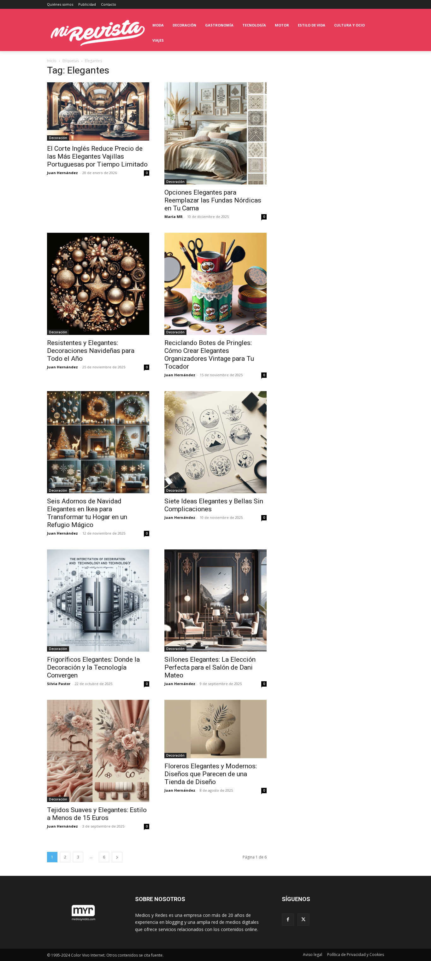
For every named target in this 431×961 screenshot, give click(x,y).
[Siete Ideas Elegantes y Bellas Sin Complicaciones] (215, 442)
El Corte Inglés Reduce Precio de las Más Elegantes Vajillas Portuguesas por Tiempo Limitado (97, 156)
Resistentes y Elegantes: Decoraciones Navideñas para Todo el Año (90, 350)
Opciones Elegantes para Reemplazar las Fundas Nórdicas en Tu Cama (212, 200)
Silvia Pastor (58, 683)
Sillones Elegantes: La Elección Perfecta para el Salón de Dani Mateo (210, 667)
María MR (173, 216)
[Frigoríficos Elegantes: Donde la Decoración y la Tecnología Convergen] (98, 600)
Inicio (51, 60)
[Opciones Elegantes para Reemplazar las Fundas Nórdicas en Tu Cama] (215, 133)
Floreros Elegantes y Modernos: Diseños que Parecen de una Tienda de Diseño (210, 774)
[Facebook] (288, 919)
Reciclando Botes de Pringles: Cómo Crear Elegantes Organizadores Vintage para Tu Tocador (209, 354)
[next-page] (117, 857)
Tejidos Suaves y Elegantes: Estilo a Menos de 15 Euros (97, 814)
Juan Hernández (62, 172)
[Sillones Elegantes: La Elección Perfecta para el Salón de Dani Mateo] (215, 600)
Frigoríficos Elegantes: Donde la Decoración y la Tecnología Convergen (93, 667)
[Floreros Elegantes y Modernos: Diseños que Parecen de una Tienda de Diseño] (215, 729)
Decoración (58, 138)
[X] (303, 919)
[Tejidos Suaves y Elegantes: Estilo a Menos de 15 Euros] (98, 751)
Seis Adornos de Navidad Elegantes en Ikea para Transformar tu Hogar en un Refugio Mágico (87, 513)
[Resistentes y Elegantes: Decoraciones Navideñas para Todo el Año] (98, 284)
